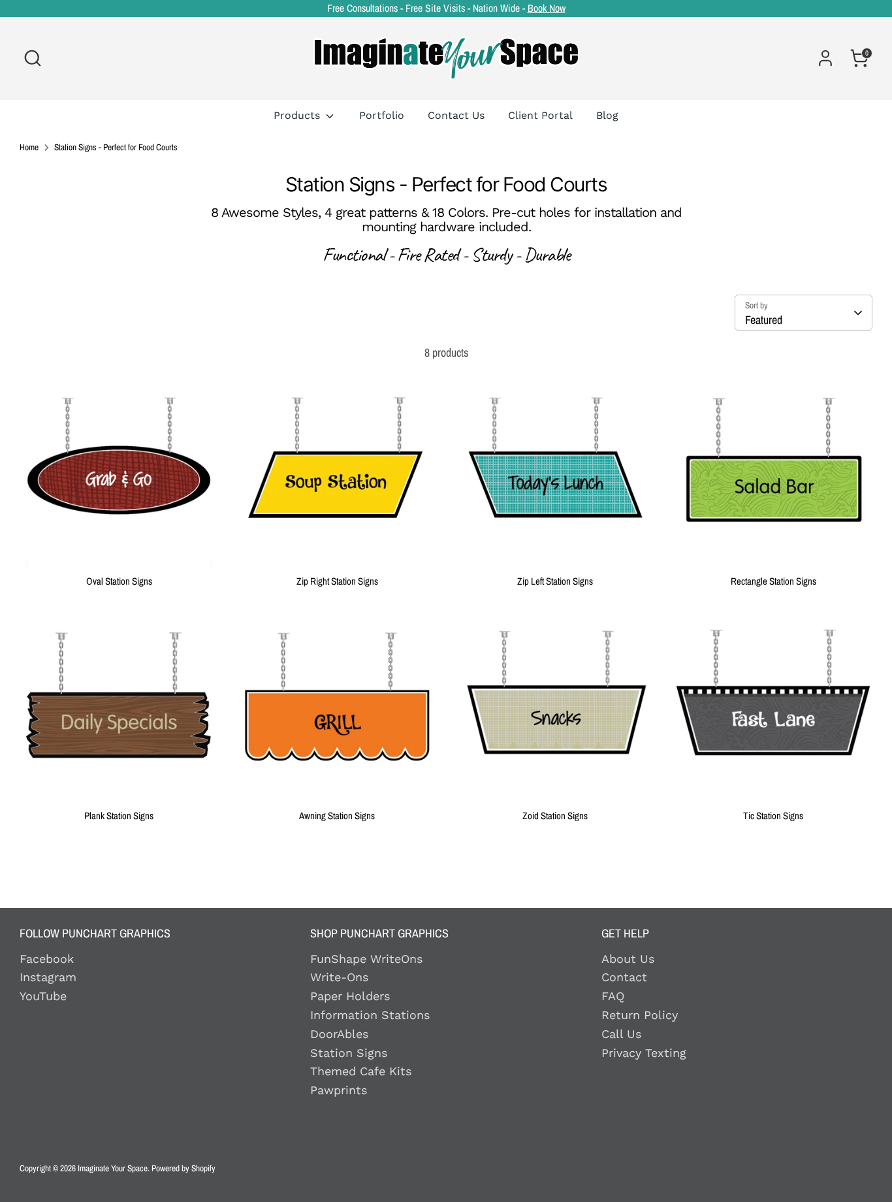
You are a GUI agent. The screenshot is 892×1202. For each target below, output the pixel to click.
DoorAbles (339, 1034)
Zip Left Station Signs (555, 581)
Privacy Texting (643, 1053)
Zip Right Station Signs (337, 581)
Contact (624, 977)
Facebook (47, 959)
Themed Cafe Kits (360, 1071)
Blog (607, 115)
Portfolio (381, 115)
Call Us (621, 1034)
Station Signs (348, 1053)
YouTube (43, 996)
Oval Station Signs (119, 581)
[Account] (825, 58)
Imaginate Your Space (113, 1168)
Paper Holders (350, 996)
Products (298, 115)
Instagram (48, 977)
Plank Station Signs (118, 815)
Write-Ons (339, 977)
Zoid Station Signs (555, 815)
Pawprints (338, 1090)
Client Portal (540, 115)
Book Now (546, 8)
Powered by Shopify (183, 1168)
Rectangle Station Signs (773, 581)
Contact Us (456, 115)
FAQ (612, 996)
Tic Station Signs (773, 815)
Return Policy (639, 1015)
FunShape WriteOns (366, 959)
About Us (627, 959)
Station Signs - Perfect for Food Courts (116, 147)
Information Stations (370, 1015)
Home (29, 147)
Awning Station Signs (337, 815)
